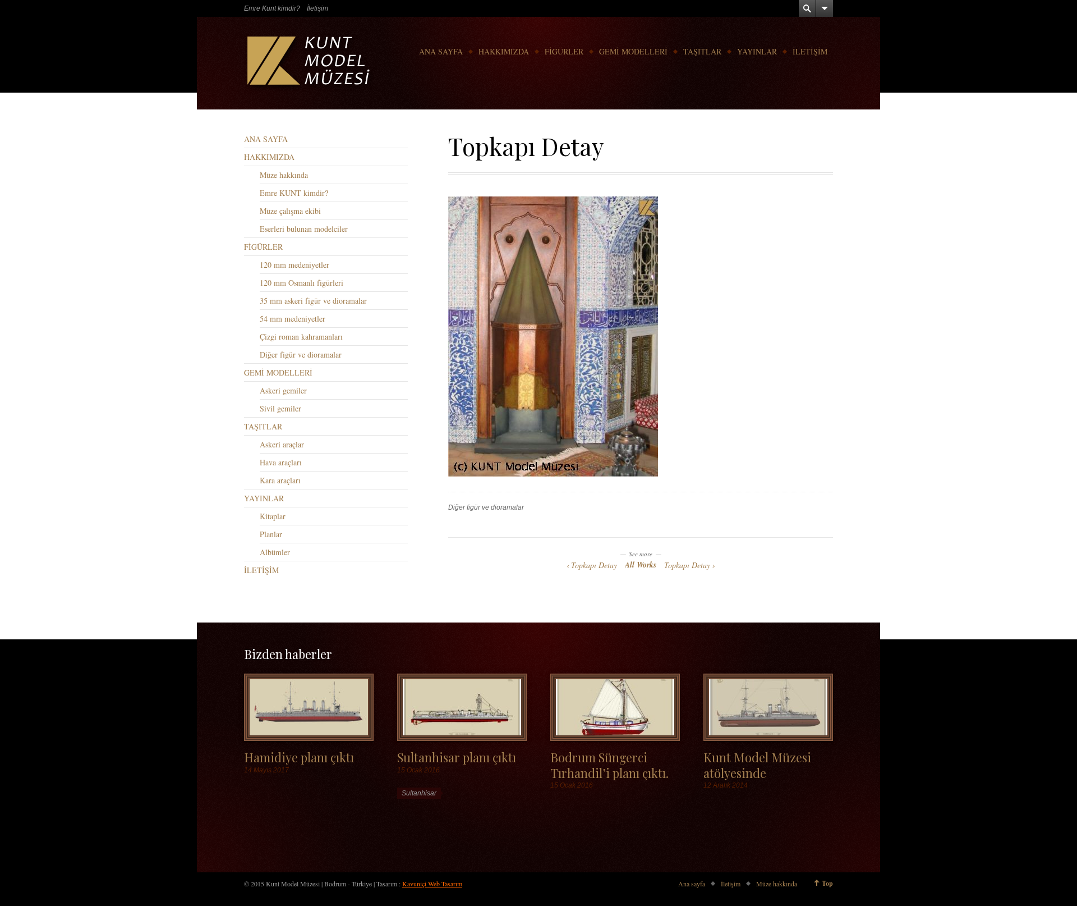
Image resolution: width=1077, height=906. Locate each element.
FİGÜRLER (564, 51)
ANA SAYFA (441, 51)
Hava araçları (281, 462)
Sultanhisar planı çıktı (456, 757)
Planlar (271, 534)
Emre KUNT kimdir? (294, 192)
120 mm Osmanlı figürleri (301, 282)
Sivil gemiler (280, 408)
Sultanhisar (419, 793)
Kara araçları (280, 480)
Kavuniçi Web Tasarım (432, 883)
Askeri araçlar (282, 444)
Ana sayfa (691, 883)
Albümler (275, 552)
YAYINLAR (757, 51)
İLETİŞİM (810, 51)
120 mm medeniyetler (294, 264)
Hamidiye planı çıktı (299, 757)
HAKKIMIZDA (503, 51)
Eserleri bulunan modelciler (304, 228)
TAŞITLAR (702, 51)
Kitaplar (273, 516)
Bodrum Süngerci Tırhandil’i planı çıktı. (609, 764)
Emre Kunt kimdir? (272, 8)
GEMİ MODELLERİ (633, 51)
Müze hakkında (284, 175)
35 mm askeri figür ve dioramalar (313, 300)
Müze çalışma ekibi (290, 210)
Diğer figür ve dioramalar (486, 507)
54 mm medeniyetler (292, 318)
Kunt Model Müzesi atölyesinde (757, 764)
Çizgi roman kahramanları (301, 336)
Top (827, 883)
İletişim (317, 8)
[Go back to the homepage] (309, 63)
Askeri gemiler (283, 390)
